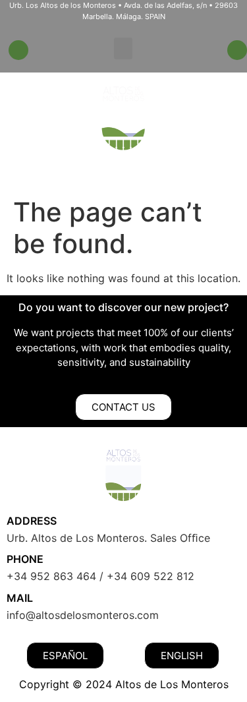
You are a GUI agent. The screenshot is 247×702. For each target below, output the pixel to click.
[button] (123, 48)
